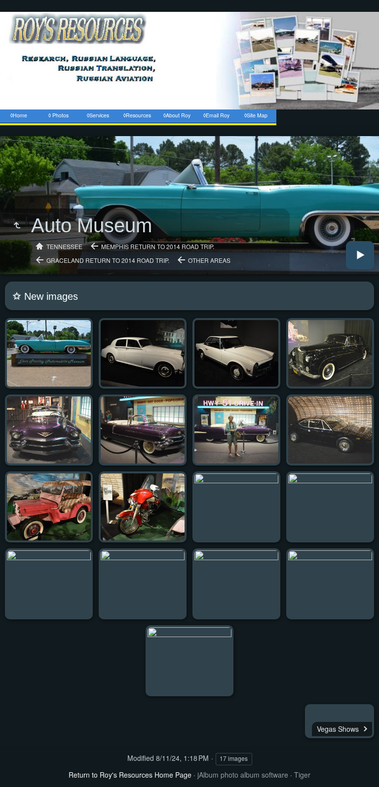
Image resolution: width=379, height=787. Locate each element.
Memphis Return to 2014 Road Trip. (157, 246)
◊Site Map (255, 115)
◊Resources (137, 115)
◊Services (98, 115)
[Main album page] (189, 130)
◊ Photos (58, 115)
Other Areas (209, 260)
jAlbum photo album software (242, 775)
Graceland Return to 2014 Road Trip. (107, 260)
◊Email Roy (216, 115)
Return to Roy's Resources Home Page (130, 775)
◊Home (18, 115)
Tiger (302, 775)
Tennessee (64, 246)
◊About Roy (176, 115)
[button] (12, 774)
